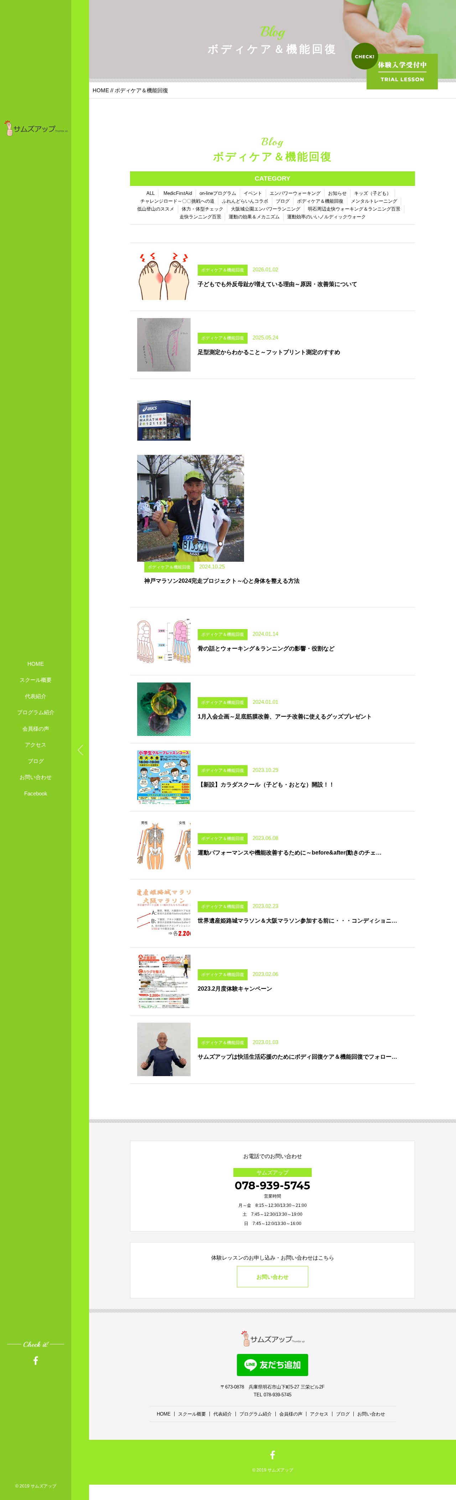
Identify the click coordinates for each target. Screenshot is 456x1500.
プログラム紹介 (36, 712)
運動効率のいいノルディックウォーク (326, 216)
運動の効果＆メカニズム (254, 216)
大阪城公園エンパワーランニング (265, 209)
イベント (253, 193)
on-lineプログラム (218, 193)
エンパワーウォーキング (295, 193)
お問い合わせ (36, 777)
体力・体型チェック (202, 209)
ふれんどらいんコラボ (245, 201)
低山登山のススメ (155, 209)
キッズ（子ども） (372, 193)
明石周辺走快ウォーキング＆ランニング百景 (354, 209)
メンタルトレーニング (374, 201)
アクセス (35, 745)
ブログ (36, 761)
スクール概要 (36, 680)
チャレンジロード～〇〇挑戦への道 (177, 201)
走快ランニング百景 (200, 216)
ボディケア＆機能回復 (320, 201)
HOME (35, 664)
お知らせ (337, 193)
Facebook (35, 793)
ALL (150, 193)
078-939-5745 (272, 1185)
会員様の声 (35, 729)
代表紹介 (35, 696)
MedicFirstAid (178, 193)
